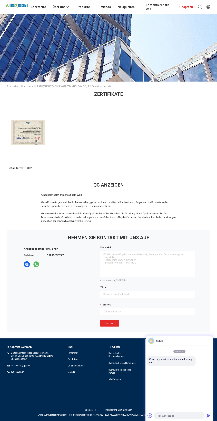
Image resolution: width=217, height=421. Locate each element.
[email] (27, 264)
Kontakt (109, 323)
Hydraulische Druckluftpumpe (121, 363)
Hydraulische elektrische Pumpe (119, 371)
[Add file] (149, 415)
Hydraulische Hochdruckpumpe (116, 354)
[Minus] (208, 341)
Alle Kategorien (115, 379)
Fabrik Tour (73, 359)
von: (103, 287)
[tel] (46, 264)
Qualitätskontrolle (76, 366)
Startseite (12, 86)
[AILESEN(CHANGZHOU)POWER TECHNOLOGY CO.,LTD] (17, 5)
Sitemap (89, 410)
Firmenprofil (73, 353)
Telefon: (106, 304)
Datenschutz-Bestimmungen (118, 410)
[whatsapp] (36, 264)
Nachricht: (107, 247)
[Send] (208, 415)
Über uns (26, 86)
